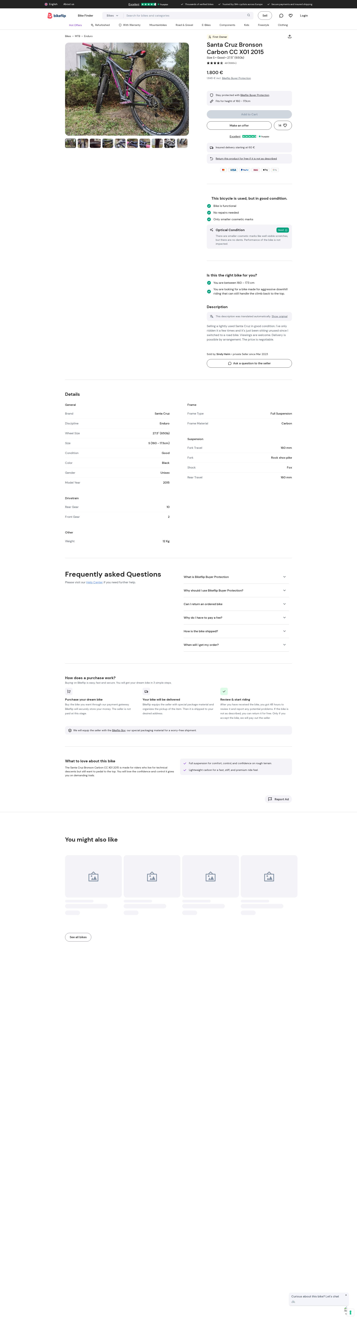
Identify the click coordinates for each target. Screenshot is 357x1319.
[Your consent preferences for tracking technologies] (350, 1312)
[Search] (248, 15)
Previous (71, 98)
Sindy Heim (223, 354)
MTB (77, 36)
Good (281, 229)
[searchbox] (188, 15)
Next (183, 98)
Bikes (68, 36)
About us (68, 4)
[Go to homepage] (57, 16)
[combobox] (188, 15)
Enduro (88, 36)
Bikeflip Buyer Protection (254, 95)
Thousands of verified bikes (199, 4)
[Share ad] (289, 36)
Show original (279, 316)
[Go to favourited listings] (290, 15)
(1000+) (232, 63)
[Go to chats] (281, 15)
